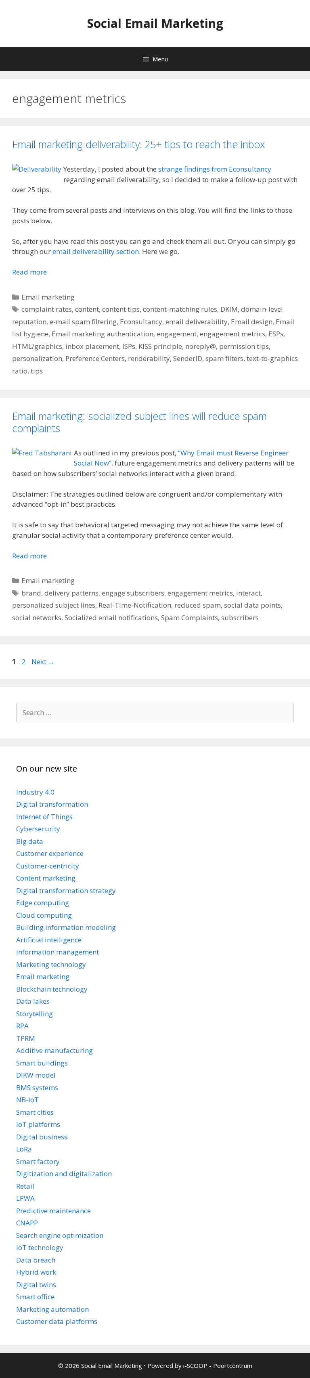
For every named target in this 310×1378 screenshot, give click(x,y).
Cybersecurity (38, 828)
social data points (252, 605)
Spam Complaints (189, 617)
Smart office (35, 1296)
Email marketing (48, 297)
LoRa (24, 1149)
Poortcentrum (232, 1365)
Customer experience (50, 853)
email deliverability (196, 321)
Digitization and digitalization (64, 1173)
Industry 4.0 (35, 792)
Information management (57, 951)
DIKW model (36, 1075)
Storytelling (34, 1013)
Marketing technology (51, 964)
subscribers (240, 617)
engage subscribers (133, 593)
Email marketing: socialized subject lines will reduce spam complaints (139, 422)
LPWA (25, 1198)
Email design (251, 321)
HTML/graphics (37, 346)
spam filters (224, 358)
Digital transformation (52, 804)
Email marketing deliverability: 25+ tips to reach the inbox (138, 144)
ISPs (128, 346)
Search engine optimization (59, 1235)
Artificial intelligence (49, 939)
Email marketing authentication (102, 333)
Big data (29, 841)
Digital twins (36, 1284)
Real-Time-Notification (134, 605)
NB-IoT (27, 1099)
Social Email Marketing (155, 23)
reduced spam (197, 605)
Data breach (35, 1260)
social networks (36, 617)
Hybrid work (36, 1272)
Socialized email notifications (111, 617)
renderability (149, 358)
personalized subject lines (53, 605)
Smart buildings (42, 1063)
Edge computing (42, 902)
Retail (25, 1186)
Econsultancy (141, 321)
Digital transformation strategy (66, 890)
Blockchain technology (52, 989)
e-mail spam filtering (83, 321)
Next (43, 661)
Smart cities (35, 1112)
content (87, 309)
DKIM (229, 309)
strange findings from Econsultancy (214, 169)
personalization (37, 358)
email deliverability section (95, 251)
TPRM (25, 1038)
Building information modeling (66, 927)
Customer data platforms (56, 1321)
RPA (22, 1025)
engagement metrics (232, 333)
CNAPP (27, 1222)
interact (248, 593)
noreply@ (200, 346)
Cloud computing (44, 915)
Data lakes (33, 1001)
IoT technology (39, 1247)
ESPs (275, 333)
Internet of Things (44, 816)
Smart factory (38, 1161)
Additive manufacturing (54, 1050)
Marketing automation (52, 1309)
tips (37, 370)
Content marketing (45, 878)
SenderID (187, 358)
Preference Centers (95, 358)
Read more (29, 272)
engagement (177, 333)
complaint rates (46, 309)
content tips (121, 309)
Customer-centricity (47, 865)
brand (31, 593)
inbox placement (92, 346)
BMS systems (37, 1087)
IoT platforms (38, 1124)
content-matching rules (180, 309)
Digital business (41, 1136)
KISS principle (160, 346)
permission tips (244, 346)
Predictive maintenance (53, 1210)
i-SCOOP (195, 1365)
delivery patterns (71, 593)
